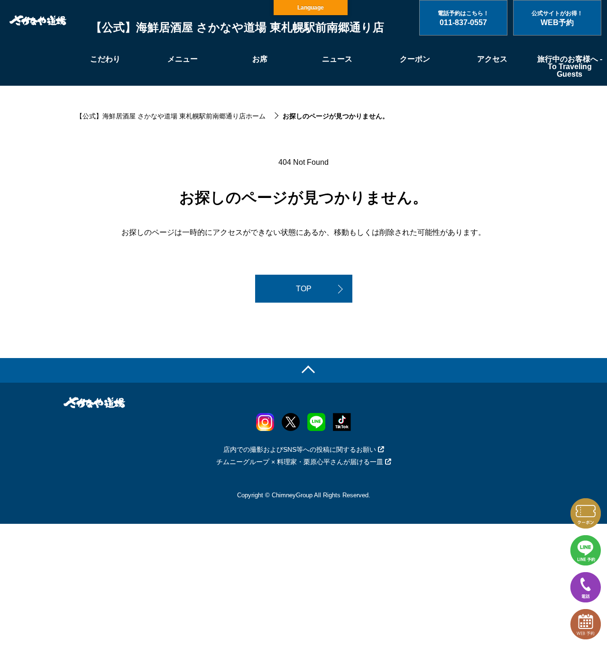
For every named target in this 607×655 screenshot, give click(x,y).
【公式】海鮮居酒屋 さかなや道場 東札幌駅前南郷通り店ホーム (171, 116)
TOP (304, 289)
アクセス (492, 59)
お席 (259, 59)
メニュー (182, 59)
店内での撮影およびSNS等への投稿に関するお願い (299, 449)
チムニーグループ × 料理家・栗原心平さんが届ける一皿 (299, 462)
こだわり (105, 59)
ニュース (337, 59)
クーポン (415, 59)
